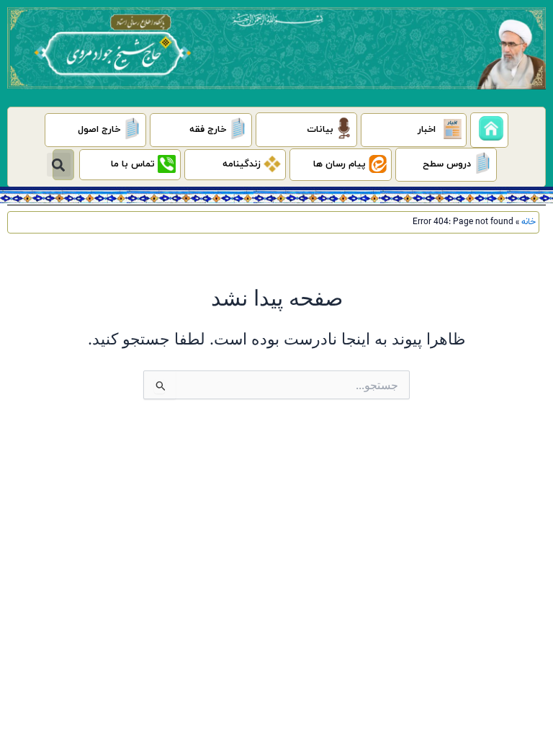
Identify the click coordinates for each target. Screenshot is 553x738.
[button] (59, 165)
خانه (528, 222)
